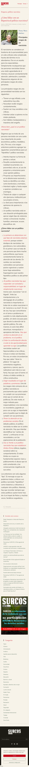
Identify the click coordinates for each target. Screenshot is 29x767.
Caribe (5, 662)
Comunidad (6, 664)
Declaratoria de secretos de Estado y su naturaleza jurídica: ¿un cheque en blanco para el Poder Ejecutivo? (14, 589)
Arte (4, 656)
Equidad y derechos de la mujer (11, 684)
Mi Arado (5, 695)
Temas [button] (24, 4)
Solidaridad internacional (9, 712)
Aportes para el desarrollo (10, 654)
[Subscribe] (26, 739)
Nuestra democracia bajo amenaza (12, 572)
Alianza (5, 646)
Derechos (5, 674)
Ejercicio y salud (7, 679)
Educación (6, 677)
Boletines (5, 659)
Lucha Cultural (7, 690)
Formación (6, 687)
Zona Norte (6, 720)
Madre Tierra (6, 692)
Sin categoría (6, 710)
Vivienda (5, 718)
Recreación (6, 702)
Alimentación (6, 649)
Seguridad (6, 707)
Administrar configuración (14, 762)
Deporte (5, 672)
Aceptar (14, 755)
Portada (20, 4)
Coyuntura (6, 667)
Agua (4, 644)
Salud (4, 705)
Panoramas (6, 697)
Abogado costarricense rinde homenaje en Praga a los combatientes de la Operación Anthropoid (14, 530)
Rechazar (14, 759)
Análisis (20, 24)
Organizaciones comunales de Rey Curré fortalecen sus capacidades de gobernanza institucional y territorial (14, 568)
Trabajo (5, 715)
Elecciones (6, 682)
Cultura (5, 669)
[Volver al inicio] (5, 3)
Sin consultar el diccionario (10, 564)
